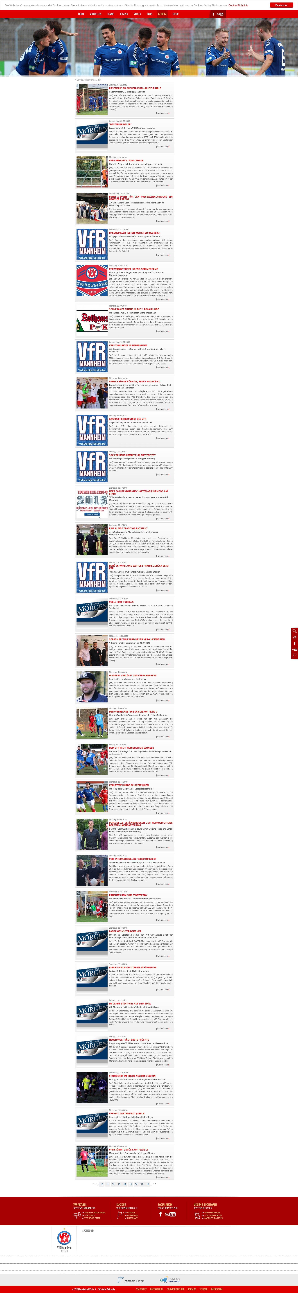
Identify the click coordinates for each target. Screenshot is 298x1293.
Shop (175, 14)
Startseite (141, 1289)
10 (102, 1184)
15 (130, 1184)
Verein (137, 14)
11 (107, 1184)
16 (136, 1184)
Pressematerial (212, 1212)
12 (113, 1184)
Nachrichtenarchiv (93, 80)
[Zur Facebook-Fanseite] (294, 643)
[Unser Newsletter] (294, 637)
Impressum (216, 1289)
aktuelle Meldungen (94, 1212)
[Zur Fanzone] (294, 656)
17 (142, 1184)
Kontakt (192, 1289)
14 (125, 1184)
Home (81, 14)
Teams (110, 14)
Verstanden (281, 5)
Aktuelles (95, 14)
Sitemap (203, 1289)
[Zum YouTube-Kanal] (294, 650)
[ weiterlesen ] (163, 113)
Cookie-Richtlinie (238, 5)
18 (148, 1184)
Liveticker (89, 1215)
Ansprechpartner (213, 1218)
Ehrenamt (132, 1218)
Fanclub (131, 1212)
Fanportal (132, 1215)
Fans (149, 14)
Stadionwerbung (213, 1215)
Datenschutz (156, 1289)
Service (162, 14)
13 (119, 1184)
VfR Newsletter (92, 1218)
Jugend (124, 14)
